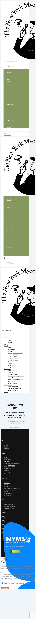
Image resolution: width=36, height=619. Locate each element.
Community (7, 468)
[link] (24, 61)
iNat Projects (8, 493)
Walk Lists (7, 483)
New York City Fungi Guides (12, 488)
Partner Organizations (10, 506)
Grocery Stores (8, 495)
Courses (6, 484)
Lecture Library (8, 486)
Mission (6, 448)
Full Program (11, 465)
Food (5, 474)
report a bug (9, 549)
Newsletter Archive (9, 490)
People (6, 447)
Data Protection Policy (28, 568)
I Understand (4, 588)
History (6, 445)
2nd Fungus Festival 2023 (11, 463)
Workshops (7, 472)
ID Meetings (7, 459)
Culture (6, 470)
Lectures (7, 461)
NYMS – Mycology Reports (11, 491)
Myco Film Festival (9, 466)
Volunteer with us (9, 508)
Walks (6, 458)
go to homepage (15, 427)
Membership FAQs (9, 504)
